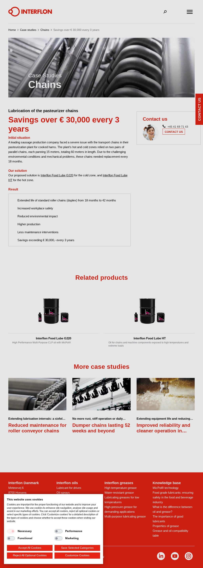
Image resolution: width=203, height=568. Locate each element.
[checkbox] (11, 531)
